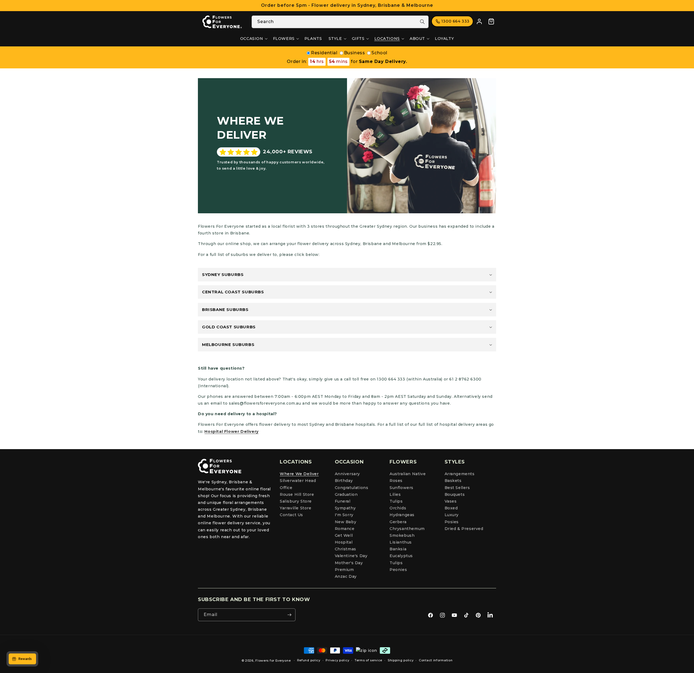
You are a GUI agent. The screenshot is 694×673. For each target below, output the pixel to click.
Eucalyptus (401, 555)
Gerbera (398, 521)
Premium (344, 569)
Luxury (452, 514)
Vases (451, 501)
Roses (396, 480)
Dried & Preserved (464, 528)
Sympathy (345, 508)
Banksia (398, 549)
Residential (324, 52)
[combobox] (340, 22)
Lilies (395, 494)
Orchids (398, 508)
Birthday (344, 480)
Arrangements (460, 473)
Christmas (345, 549)
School (379, 52)
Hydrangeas (402, 514)
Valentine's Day (351, 555)
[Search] (422, 22)
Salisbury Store (296, 501)
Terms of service (368, 660)
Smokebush (402, 535)
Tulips (396, 501)
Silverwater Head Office (298, 484)
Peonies (398, 569)
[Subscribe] (289, 614)
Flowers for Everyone (273, 660)
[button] (253, 38)
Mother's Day (349, 562)
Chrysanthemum (407, 528)
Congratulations (351, 487)
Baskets (453, 480)
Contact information (435, 660)
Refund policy (308, 660)
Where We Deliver (299, 473)
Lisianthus (401, 542)
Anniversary (347, 473)
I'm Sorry (344, 514)
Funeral (343, 501)
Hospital (344, 542)
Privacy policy (337, 660)
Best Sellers (457, 487)
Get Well (344, 535)
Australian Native (408, 473)
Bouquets (455, 494)
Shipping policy (401, 660)
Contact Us (291, 514)
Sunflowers (401, 487)
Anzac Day (346, 576)
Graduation (346, 494)
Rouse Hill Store (297, 494)
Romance (345, 528)
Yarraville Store (295, 508)
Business (354, 52)
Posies (452, 521)
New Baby (345, 521)
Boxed (451, 508)
